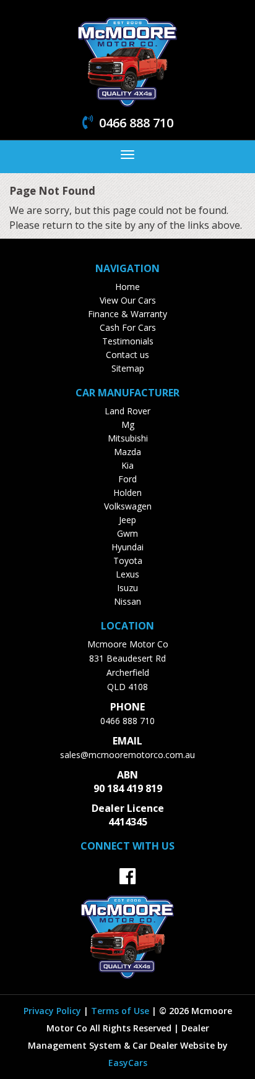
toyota (127, 560)
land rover (127, 411)
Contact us (127, 354)
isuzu (127, 588)
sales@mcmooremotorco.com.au (127, 755)
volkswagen (128, 506)
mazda (127, 452)
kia (127, 465)
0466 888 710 (127, 721)
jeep (127, 520)
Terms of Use (121, 1011)
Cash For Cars (128, 327)
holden (127, 492)
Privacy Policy (54, 1011)
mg (127, 424)
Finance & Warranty (127, 314)
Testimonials (127, 341)
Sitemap (127, 368)
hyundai (127, 547)
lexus (127, 574)
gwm (127, 533)
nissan (127, 601)
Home (127, 286)
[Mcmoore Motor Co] (127, 60)
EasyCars (127, 1062)
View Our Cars (128, 300)
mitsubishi (128, 438)
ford (127, 479)
